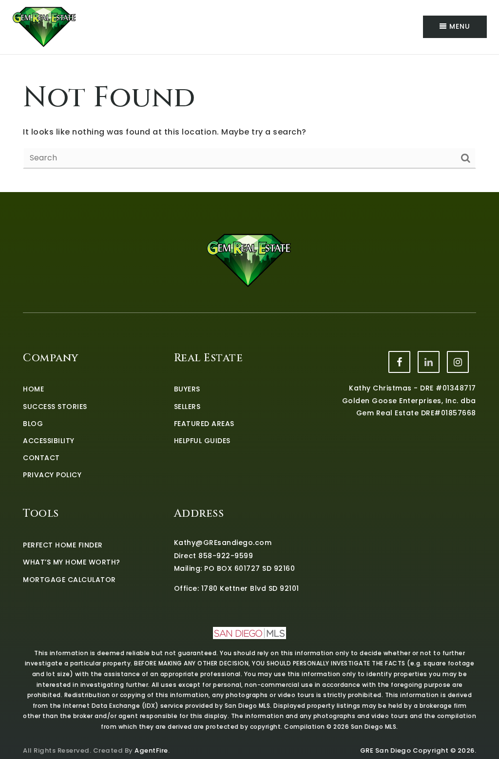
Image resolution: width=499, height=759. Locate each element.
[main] (249, 123)
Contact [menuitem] (41, 458)
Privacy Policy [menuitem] (52, 475)
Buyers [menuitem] (187, 389)
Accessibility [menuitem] (49, 441)
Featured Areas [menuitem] (204, 423)
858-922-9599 (225, 556)
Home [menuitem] (33, 389)
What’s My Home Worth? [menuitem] (71, 562)
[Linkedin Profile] (429, 362)
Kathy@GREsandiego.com (223, 542)
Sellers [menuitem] (187, 406)
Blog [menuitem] (33, 423)
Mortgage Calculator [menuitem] (69, 579)
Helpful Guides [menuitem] (202, 441)
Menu (458, 26)
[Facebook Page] (399, 362)
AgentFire (151, 750)
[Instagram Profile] (458, 362)
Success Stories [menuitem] (55, 406)
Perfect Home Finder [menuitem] (63, 545)
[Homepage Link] (44, 26)
